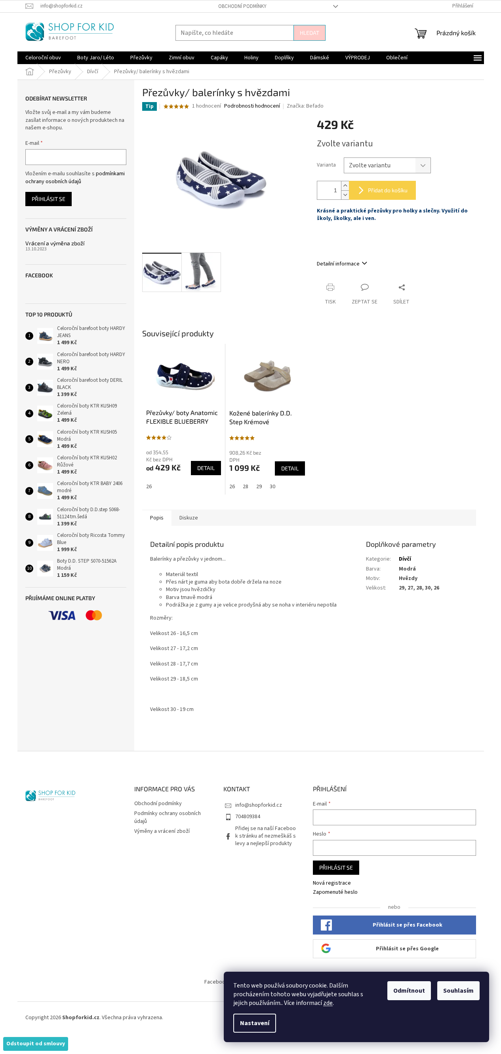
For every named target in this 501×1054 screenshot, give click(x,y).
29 (259, 487)
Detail (206, 467)
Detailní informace (338, 264)
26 (149, 487)
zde (328, 1003)
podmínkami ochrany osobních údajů (75, 178)
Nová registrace (332, 883)
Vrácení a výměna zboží (54, 243)
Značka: (305, 106)
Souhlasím (458, 990)
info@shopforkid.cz (258, 805)
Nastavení (254, 1023)
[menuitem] (43, 57)
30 (272, 487)
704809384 (247, 817)
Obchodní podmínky (242, 6)
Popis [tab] (157, 518)
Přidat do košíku (388, 190)
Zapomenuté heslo (335, 892)
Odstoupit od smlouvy (35, 1044)
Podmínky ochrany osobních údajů (167, 817)
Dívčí (405, 559)
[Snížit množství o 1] (345, 194)
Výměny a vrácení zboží (162, 831)
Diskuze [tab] (188, 518)
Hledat (309, 32)
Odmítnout (409, 990)
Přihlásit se (48, 198)
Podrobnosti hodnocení (252, 106)
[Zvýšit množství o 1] (345, 185)
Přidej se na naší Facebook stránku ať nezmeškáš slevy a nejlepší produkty (265, 836)
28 (245, 487)
